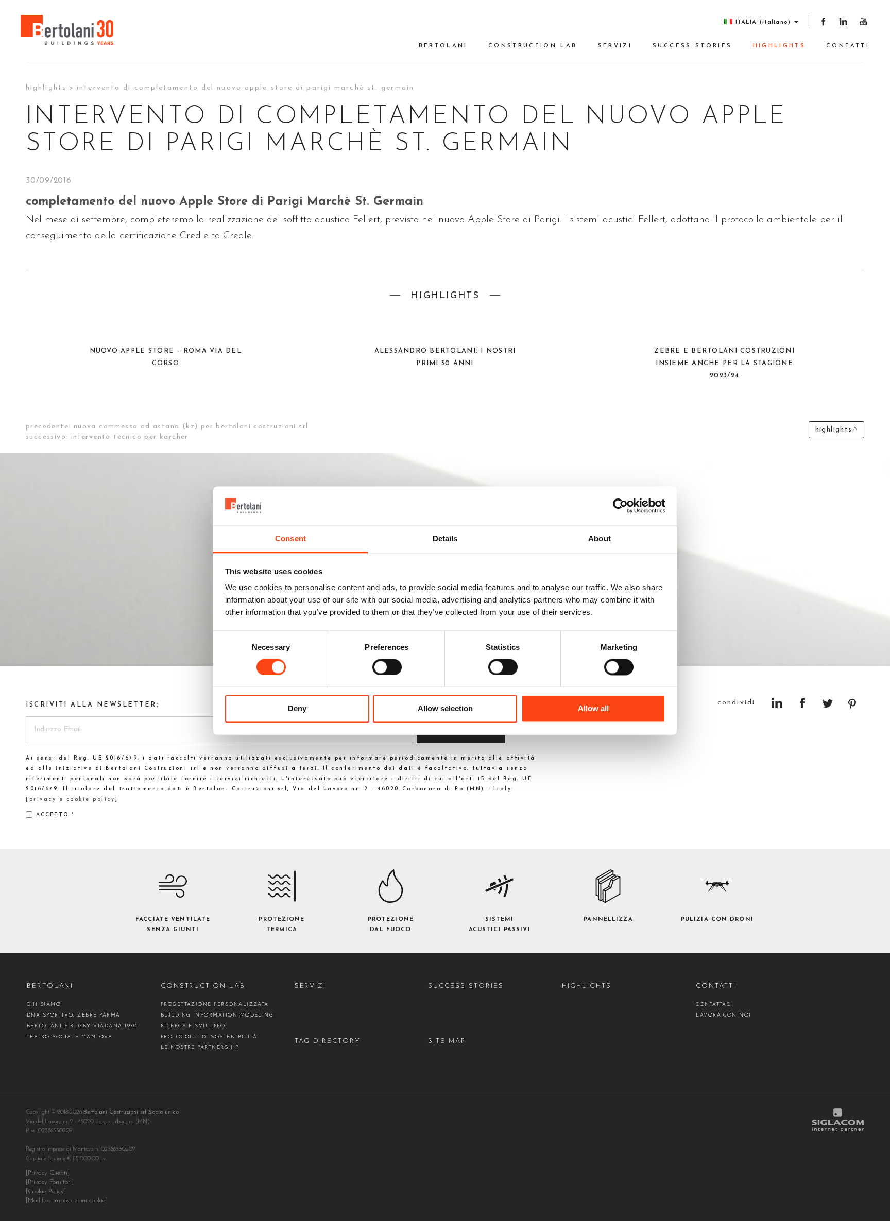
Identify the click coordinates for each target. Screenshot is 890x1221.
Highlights (779, 46)
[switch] (387, 667)
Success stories (692, 46)
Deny (297, 708)
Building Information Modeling (217, 1015)
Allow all (593, 708)
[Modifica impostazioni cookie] (67, 1201)
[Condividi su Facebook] (802, 703)
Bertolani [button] (443, 46)
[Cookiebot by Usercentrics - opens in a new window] (620, 505)
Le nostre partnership (200, 1047)
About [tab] (599, 539)
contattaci (714, 1004)
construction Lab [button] (532, 46)
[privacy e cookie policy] (72, 799)
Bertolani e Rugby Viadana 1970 (82, 1026)
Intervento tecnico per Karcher (130, 437)
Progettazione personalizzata (215, 1004)
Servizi (615, 46)
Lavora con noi (723, 1015)
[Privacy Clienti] (48, 1173)
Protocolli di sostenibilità (209, 1037)
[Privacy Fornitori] (50, 1182)
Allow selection (445, 708)
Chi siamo (44, 1004)
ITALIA (763, 22)
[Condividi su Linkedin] (777, 703)
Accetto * (55, 815)
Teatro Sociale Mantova (69, 1037)
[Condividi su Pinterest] (852, 703)
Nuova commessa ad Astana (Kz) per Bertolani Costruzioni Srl (191, 427)
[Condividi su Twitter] (827, 703)
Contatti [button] (847, 46)
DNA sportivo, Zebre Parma (74, 1015)
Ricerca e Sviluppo (193, 1026)
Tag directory (328, 1041)
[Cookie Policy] (46, 1192)
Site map (447, 1041)
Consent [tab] (290, 539)
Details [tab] (445, 539)
